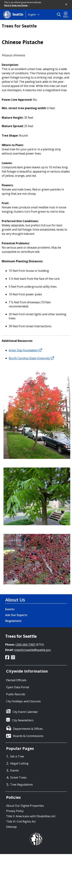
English (32, 14)
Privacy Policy (15, 811)
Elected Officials (16, 680)
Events (10, 609)
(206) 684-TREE (25, 645)
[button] (66, 4)
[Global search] (60, 14)
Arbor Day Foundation (23, 350)
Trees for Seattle (19, 26)
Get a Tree (17, 756)
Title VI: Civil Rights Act (21, 821)
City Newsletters (23, 720)
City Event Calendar (25, 712)
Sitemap (11, 827)
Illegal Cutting (19, 763)
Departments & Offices (28, 729)
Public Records (15, 694)
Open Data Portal (17, 687)
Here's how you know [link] (16, 5)
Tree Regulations (21, 784)
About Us (15, 600)
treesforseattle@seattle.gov (32, 650)
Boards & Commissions (28, 736)
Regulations (13, 621)
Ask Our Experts (16, 615)
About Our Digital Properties (25, 806)
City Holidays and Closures (23, 701)
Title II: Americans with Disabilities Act (30, 816)
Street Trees (18, 777)
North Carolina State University (29, 358)
